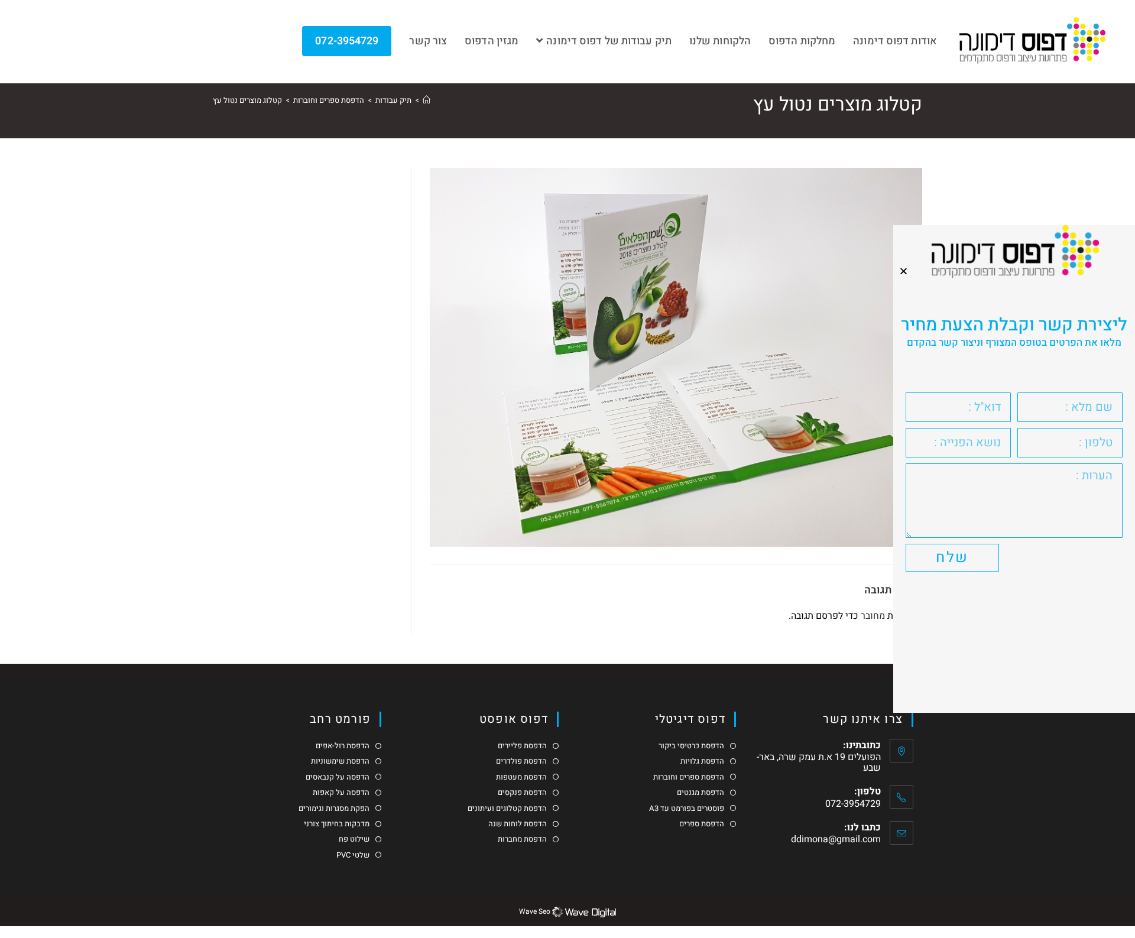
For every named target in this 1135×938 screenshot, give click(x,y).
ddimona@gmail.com (836, 839)
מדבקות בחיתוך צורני (336, 824)
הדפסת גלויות (702, 761)
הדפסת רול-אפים (342, 746)
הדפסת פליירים (522, 746)
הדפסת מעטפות (521, 777)
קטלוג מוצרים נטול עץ (247, 100)
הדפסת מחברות (522, 839)
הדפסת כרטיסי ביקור (691, 746)
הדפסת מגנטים (700, 792)
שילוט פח (354, 839)
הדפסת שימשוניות (340, 761)
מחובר (873, 616)
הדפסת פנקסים (522, 792)
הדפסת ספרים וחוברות (688, 777)
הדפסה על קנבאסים (337, 777)
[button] (903, 271)
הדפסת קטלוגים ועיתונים (507, 808)
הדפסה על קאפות (341, 792)
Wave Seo (534, 911)
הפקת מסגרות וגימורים (334, 808)
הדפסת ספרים (701, 824)
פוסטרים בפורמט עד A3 (686, 808)
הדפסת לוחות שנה (517, 824)
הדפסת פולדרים (521, 761)
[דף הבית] (426, 100)
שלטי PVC (352, 855)
